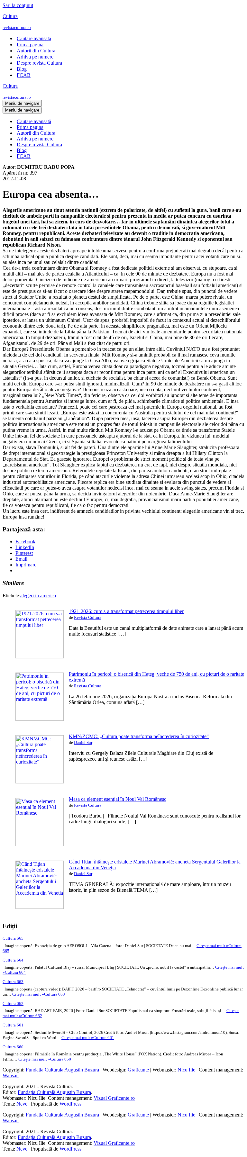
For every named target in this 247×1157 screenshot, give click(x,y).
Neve (21, 1104)
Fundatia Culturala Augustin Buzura (62, 1069)
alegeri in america (38, 595)
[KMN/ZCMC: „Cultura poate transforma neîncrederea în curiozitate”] (39, 781)
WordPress (70, 1104)
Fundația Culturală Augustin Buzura (54, 1092)
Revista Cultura (87, 617)
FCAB (24, 75)
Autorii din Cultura (36, 50)
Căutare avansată (34, 38)
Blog (22, 69)
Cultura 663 (13, 981)
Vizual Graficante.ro (114, 1098)
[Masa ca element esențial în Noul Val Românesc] (39, 844)
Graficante (138, 1069)
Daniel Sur (83, 742)
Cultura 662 (13, 1003)
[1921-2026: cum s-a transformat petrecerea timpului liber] (39, 656)
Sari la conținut (18, 5)
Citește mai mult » (38, 994)
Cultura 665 (13, 938)
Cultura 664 (13, 960)
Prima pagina (30, 44)
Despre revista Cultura (39, 63)
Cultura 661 (13, 1025)
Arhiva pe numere (35, 56)
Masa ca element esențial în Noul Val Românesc (117, 799)
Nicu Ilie (186, 1069)
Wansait (11, 1075)
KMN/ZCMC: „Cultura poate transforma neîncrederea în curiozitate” (139, 736)
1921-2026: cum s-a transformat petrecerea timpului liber (126, 611)
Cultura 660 (13, 1046)
